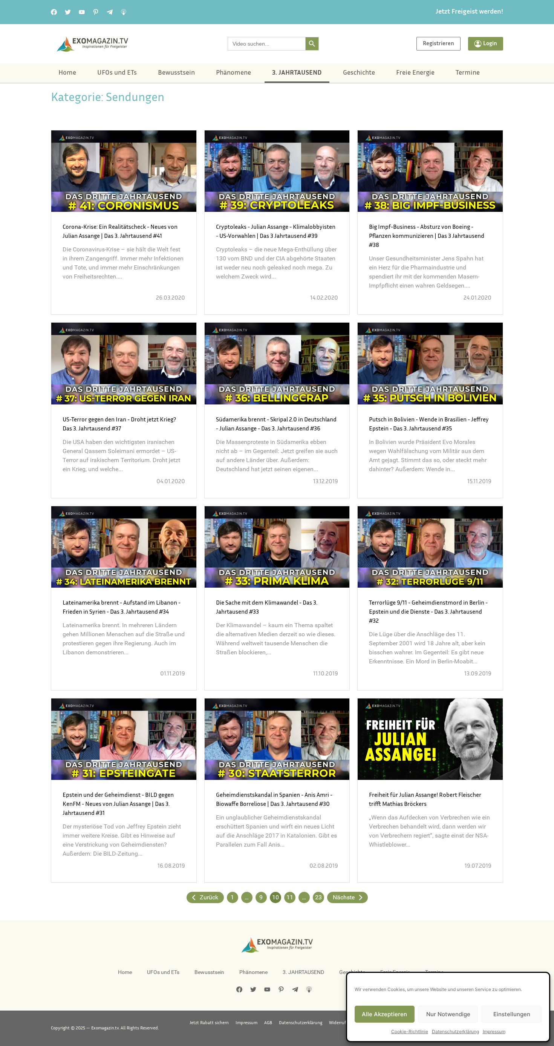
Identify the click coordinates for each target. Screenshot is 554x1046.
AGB (268, 1023)
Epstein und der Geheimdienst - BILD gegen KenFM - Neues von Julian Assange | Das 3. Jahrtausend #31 (118, 804)
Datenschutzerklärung (455, 1031)
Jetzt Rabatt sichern (209, 1023)
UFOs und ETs (117, 73)
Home (67, 73)
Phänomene (233, 73)
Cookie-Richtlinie (409, 1031)
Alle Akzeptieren (384, 1014)
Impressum (494, 1031)
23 (318, 897)
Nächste (344, 897)
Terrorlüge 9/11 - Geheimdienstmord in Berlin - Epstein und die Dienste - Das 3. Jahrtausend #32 (428, 612)
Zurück (209, 897)
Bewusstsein (176, 73)
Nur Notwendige (448, 1014)
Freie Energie (415, 73)
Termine (468, 73)
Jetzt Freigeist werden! (469, 12)
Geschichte (359, 73)
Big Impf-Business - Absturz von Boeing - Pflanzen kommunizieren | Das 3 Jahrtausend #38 (426, 236)
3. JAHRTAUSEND (297, 73)
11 (289, 897)
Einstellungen (511, 1014)
